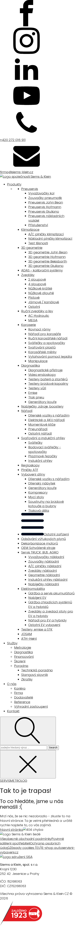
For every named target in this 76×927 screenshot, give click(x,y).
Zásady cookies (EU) (26, 848)
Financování (24, 656)
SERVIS (5, 780)
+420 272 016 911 (12, 140)
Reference (22, 702)
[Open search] (28, 731)
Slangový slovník (34, 675)
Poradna (21, 666)
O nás (11, 684)
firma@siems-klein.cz (16, 172)
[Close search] (28, 764)
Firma (18, 693)
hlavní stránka (11, 829)
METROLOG (18, 780)
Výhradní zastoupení (31, 706)
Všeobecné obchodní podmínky (25, 839)
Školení (19, 661)
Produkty (14, 184)
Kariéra (19, 688)
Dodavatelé (23, 697)
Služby (12, 643)
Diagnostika (23, 652)
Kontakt (13, 711)
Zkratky (27, 679)
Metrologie (22, 647)
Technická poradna (37, 670)
